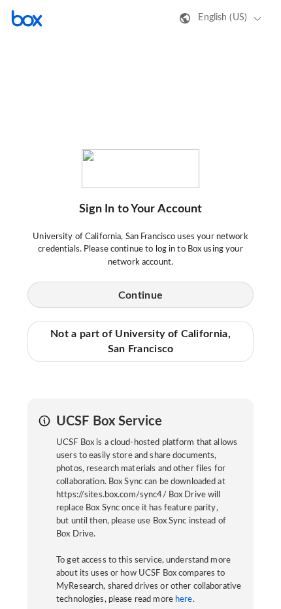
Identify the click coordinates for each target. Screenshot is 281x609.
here (184, 599)
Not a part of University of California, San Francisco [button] (140, 341)
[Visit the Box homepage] (26, 18)
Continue (140, 295)
